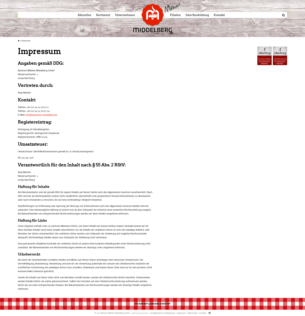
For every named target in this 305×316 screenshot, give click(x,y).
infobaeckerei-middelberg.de (41, 114)
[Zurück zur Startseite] (172, 7)
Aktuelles (84, 15)
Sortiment (103, 15)
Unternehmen (125, 15)
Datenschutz (193, 313)
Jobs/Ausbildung (197, 15)
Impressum (181, 313)
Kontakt (219, 15)
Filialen (175, 15)
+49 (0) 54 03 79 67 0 (140, 313)
